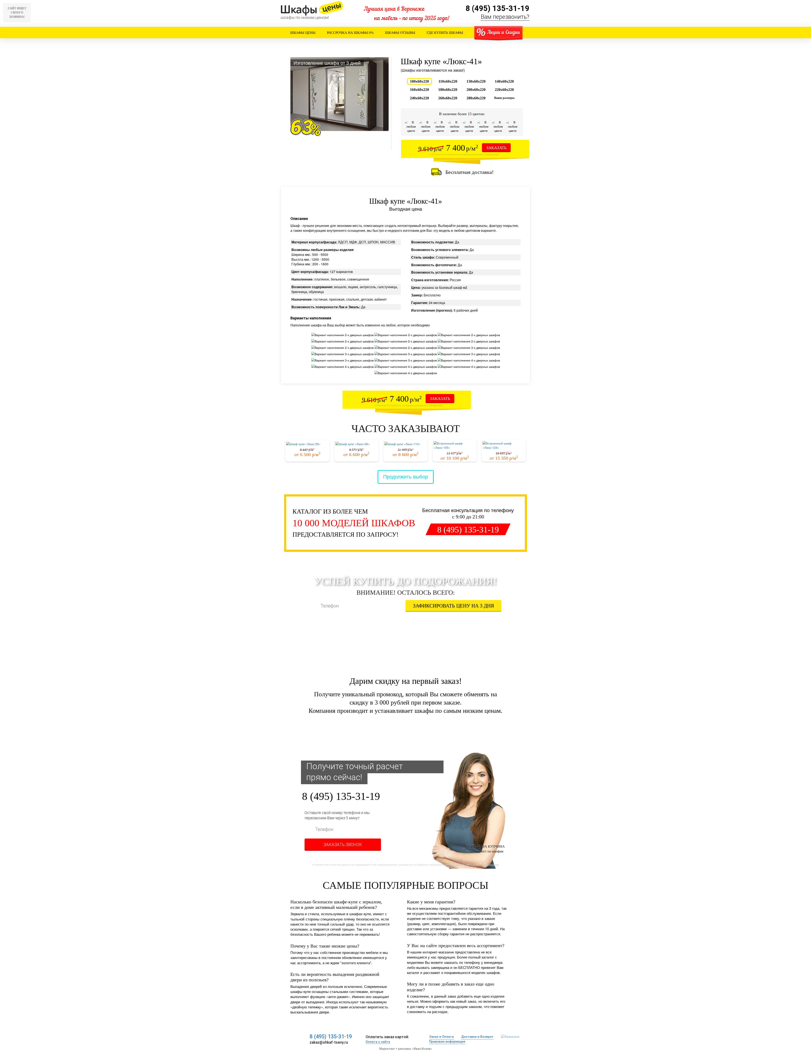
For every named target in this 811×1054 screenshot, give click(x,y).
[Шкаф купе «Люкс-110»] (405, 443)
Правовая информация (447, 1041)
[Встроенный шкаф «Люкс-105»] (455, 443)
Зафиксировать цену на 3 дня (453, 605)
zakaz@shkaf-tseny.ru (329, 1042)
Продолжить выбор (405, 476)
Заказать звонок (343, 844)
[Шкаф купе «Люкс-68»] (356, 443)
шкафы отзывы (400, 33)
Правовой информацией (486, 616)
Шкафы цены (303, 33)
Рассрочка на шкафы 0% (350, 33)
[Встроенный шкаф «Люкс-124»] (504, 443)
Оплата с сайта (378, 1042)
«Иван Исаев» (422, 1048)
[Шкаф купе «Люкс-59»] (307, 443)
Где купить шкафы (445, 33)
